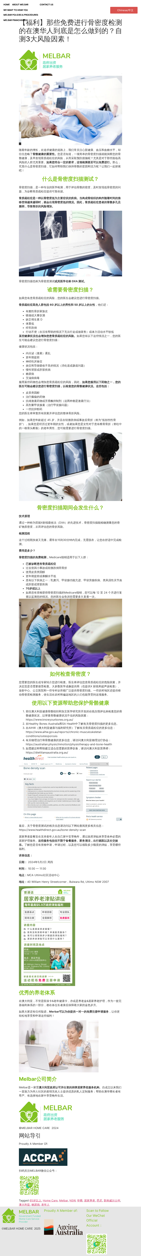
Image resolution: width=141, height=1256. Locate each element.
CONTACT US (46, 4)
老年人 (45, 1204)
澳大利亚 (24, 1204)
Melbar (63, 1200)
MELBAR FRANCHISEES (15, 20)
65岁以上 (35, 1200)
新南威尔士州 (112, 1200)
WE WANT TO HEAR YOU (15, 10)
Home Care (50, 1200)
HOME (6, 4)
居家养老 (89, 1200)
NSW (72, 1200)
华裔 (80, 1200)
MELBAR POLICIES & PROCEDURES (20, 15)
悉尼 (99, 1200)
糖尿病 (35, 1204)
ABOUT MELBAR (20, 4)
